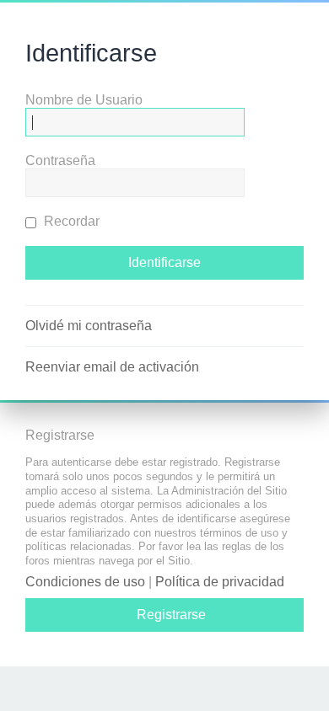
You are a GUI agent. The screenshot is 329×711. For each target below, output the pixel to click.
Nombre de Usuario (84, 100)
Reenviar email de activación (112, 367)
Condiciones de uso (85, 582)
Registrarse (171, 614)
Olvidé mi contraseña (88, 325)
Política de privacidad (219, 582)
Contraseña (60, 160)
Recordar (70, 221)
